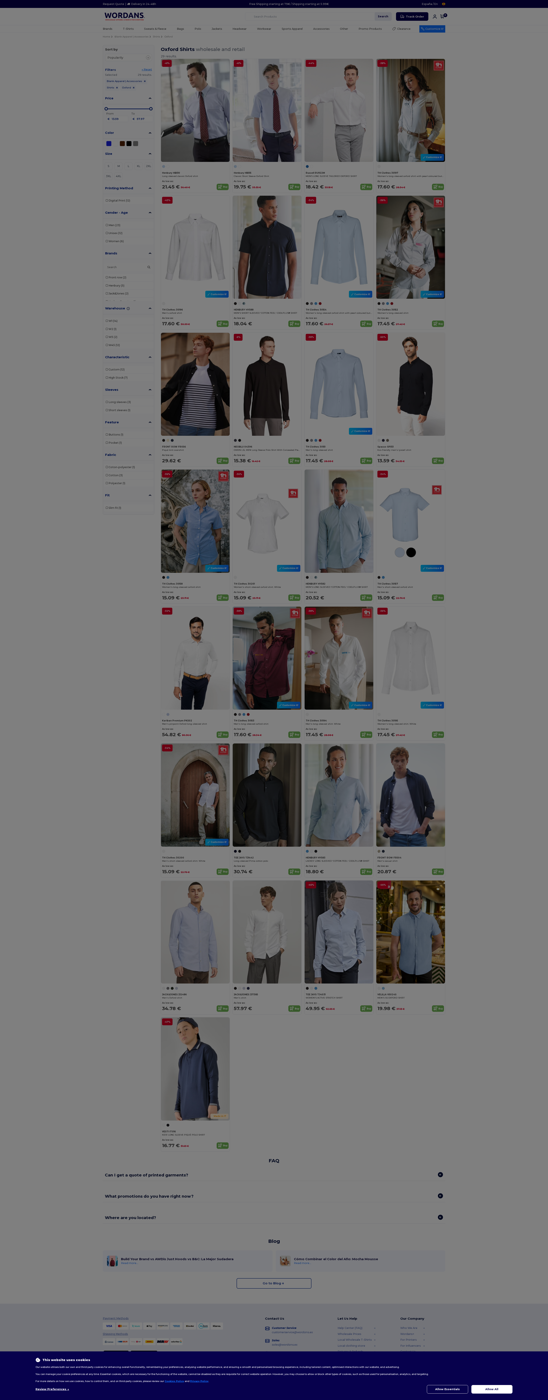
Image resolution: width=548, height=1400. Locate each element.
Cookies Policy (174, 1381)
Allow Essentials (447, 1389)
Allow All (491, 1389)
